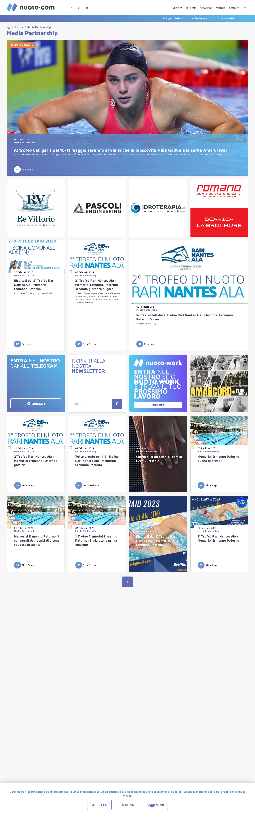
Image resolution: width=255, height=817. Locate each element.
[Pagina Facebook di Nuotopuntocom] (63, 6)
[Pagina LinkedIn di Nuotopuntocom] (79, 6)
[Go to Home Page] (8, 27)
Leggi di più (155, 805)
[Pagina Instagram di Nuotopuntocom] (71, 6)
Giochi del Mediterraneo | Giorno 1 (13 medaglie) (175, 18)
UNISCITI (38, 404)
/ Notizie (16, 27)
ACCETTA (99, 805)
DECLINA (127, 805)
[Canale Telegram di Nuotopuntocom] (87, 6)
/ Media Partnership (37, 27)
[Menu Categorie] (245, 6)
